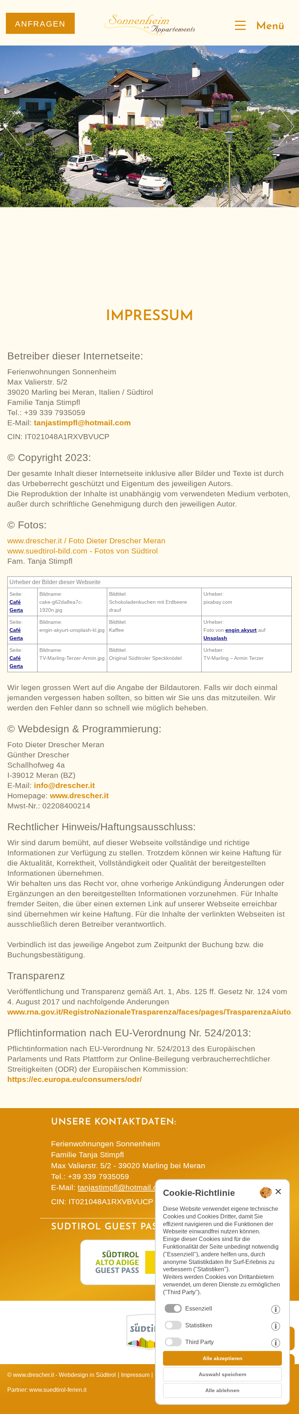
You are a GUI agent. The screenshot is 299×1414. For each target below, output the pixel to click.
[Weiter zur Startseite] (149, 33)
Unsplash (215, 638)
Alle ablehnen (222, 1390)
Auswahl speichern (222, 1374)
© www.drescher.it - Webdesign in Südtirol (61, 1375)
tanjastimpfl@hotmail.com (82, 422)
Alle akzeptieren (222, 1358)
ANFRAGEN (40, 23)
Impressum (135, 1375)
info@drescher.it (64, 785)
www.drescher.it (79, 795)
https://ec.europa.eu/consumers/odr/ (74, 1079)
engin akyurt (241, 630)
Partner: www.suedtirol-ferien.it (46, 1390)
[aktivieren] (173, 1325)
